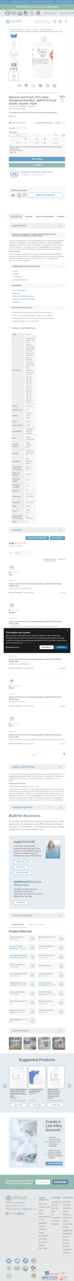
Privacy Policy (28, 643)
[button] (12, 647)
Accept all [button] (61, 647)
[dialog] (37, 640)
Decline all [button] (46, 647)
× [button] (67, 630)
